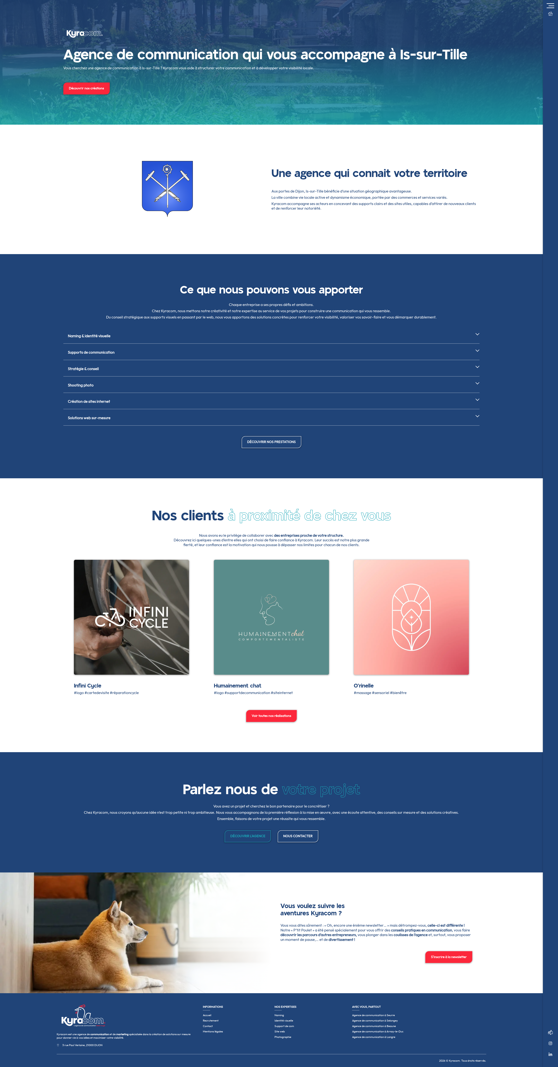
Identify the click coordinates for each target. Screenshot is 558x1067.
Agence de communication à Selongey (375, 1020)
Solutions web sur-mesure (89, 418)
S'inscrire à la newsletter (449, 957)
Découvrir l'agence (247, 836)
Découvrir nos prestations (271, 442)
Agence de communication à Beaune (374, 1026)
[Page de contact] (550, 1036)
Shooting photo (81, 385)
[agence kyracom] (550, 1047)
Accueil (207, 1015)
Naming (279, 1015)
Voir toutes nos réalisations (271, 716)
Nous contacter (298, 836)
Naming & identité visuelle (89, 336)
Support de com (284, 1026)
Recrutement (211, 1020)
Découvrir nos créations (86, 88)
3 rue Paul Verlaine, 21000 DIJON (82, 1045)
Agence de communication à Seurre (373, 1015)
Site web (279, 1031)
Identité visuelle (283, 1020)
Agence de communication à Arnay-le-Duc (377, 1031)
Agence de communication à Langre (373, 1037)
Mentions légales (213, 1031)
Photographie (282, 1037)
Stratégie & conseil (83, 369)
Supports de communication (91, 352)
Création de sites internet (89, 401)
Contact (208, 1026)
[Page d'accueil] (550, 17)
